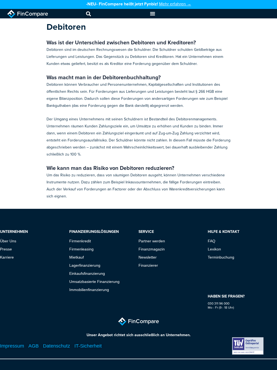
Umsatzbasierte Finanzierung (94, 281)
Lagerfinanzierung (84, 265)
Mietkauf (76, 257)
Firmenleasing (81, 249)
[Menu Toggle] (152, 13)
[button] (88, 13)
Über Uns (8, 241)
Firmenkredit (80, 241)
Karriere (7, 257)
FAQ (211, 241)
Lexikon (214, 249)
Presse (6, 249)
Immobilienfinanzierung (89, 290)
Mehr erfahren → (175, 4)
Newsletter (147, 257)
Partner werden (151, 241)
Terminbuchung (221, 257)
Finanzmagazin (151, 249)
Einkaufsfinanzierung (87, 273)
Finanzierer (148, 265)
